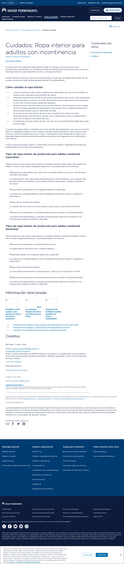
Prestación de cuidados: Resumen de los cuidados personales (39, 330)
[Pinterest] (21, 526)
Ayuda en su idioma (8, 516)
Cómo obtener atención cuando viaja (16, 465)
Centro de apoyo (26, 3)
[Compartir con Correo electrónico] (7, 424)
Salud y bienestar (51, 17)
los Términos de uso (28, 398)
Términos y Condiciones (16, 562)
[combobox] (101, 18)
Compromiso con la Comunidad (44, 470)
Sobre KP (36, 451)
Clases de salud (8, 461)
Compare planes (18, 17)
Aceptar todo (102, 555)
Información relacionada (16, 370)
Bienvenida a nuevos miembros (75, 451)
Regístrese (95, 10)
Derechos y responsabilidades (73, 513)
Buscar (118, 18)
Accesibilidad (6, 509)
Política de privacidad (44, 398)
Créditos (95, 56)
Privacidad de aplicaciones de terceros (76, 516)
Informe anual (37, 479)
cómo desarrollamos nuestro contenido (71, 398)
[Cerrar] (121, 555)
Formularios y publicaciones (73, 456)
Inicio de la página (13, 362)
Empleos (35, 484)
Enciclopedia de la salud (30, 30)
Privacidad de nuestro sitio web (43, 509)
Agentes (80, 3)
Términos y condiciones (71, 509)
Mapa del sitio (97, 516)
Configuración (88, 555)
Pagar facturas (7, 19)
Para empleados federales (103, 456)
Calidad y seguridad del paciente (44, 456)
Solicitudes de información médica (76, 470)
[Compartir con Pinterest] (24, 424)
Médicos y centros (34, 17)
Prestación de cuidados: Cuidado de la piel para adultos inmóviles (41, 327)
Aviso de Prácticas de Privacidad (43, 513)
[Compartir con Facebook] (13, 424)
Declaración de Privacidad (32, 562)
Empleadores (92, 3)
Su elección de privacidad (41, 516)
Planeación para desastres (102, 509)
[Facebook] (9, 526)
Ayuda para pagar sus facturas (112, 3)
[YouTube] (15, 526)
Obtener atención (67, 17)
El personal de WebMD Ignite (19, 381)
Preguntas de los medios (41, 489)
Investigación (37, 465)
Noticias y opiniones (40, 461)
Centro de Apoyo (69, 461)
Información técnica (100, 513)
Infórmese (6, 17)
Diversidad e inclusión (40, 475)
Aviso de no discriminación (11, 513)
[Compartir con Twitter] (18, 424)
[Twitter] (4, 526)
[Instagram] (26, 526)
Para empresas (98, 451)
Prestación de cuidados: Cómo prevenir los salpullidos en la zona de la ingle (46, 325)
